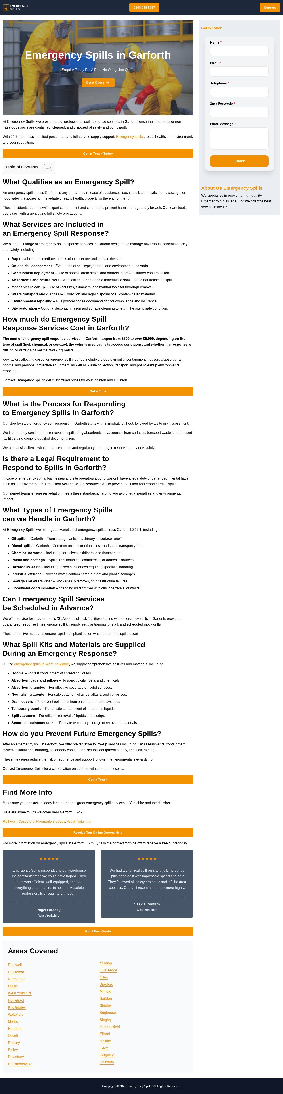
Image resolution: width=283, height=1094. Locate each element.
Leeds (60, 821)
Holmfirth (107, 1062)
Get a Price (98, 391)
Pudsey (14, 1043)
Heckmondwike (20, 1064)
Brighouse (108, 1013)
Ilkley (104, 1048)
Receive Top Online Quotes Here (97, 832)
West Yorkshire (79, 821)
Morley (13, 1021)
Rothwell (10, 821)
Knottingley (17, 1007)
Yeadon (106, 963)
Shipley (106, 1005)
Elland (105, 1034)
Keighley (107, 1055)
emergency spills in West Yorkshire (41, 664)
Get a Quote (95, 82)
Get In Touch (98, 779)
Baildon (106, 998)
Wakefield (15, 1014)
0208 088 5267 (144, 7)
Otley (104, 977)
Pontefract (16, 1000)
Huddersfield (110, 1027)
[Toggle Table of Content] (46, 167)
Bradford (106, 984)
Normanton (45, 821)
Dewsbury (16, 1057)
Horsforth (15, 1028)
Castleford (26, 821)
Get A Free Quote (98, 931)
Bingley (106, 1020)
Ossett (13, 1036)
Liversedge (108, 970)
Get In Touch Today (98, 153)
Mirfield (105, 991)
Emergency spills (129, 137)
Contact (270, 7)
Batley (13, 1050)
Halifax (105, 1041)
